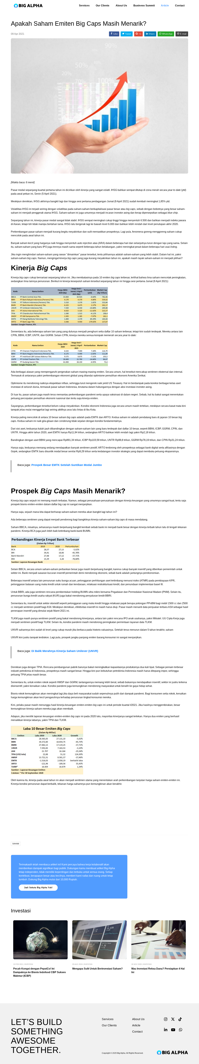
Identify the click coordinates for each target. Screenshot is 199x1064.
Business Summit (144, 5)
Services (84, 5)
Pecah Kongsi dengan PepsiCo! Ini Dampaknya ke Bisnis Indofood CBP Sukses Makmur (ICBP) (39, 972)
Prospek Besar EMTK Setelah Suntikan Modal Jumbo (66, 465)
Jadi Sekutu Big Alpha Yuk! (38, 887)
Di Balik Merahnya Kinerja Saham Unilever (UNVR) (64, 651)
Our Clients (102, 5)
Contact (180, 5)
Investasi (28, 964)
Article (165, 5)
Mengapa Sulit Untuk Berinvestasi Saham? (97, 968)
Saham (15, 844)
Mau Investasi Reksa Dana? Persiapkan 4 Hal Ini (158, 970)
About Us (121, 5)
